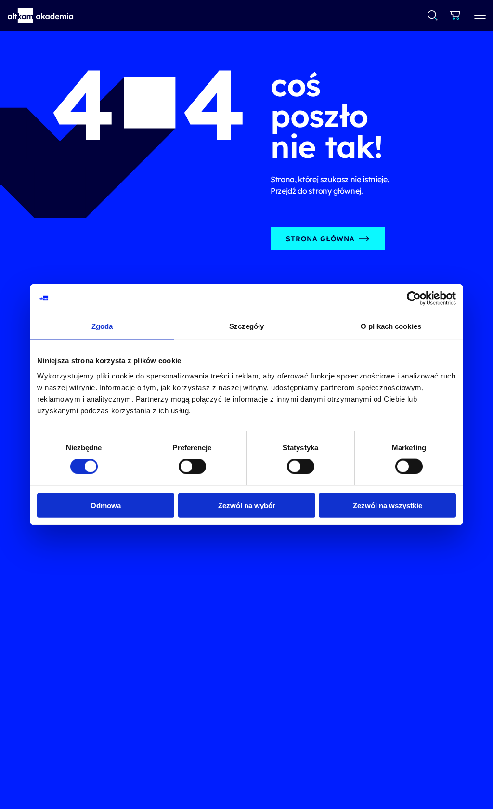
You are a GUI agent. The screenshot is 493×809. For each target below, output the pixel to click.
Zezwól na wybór (246, 505)
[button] (40, 15)
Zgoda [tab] (102, 326)
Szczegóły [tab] (246, 326)
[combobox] (433, 15)
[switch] (192, 466)
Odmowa (106, 505)
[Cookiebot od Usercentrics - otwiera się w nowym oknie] (414, 298)
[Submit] (432, 15)
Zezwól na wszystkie (387, 505)
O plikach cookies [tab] (391, 326)
